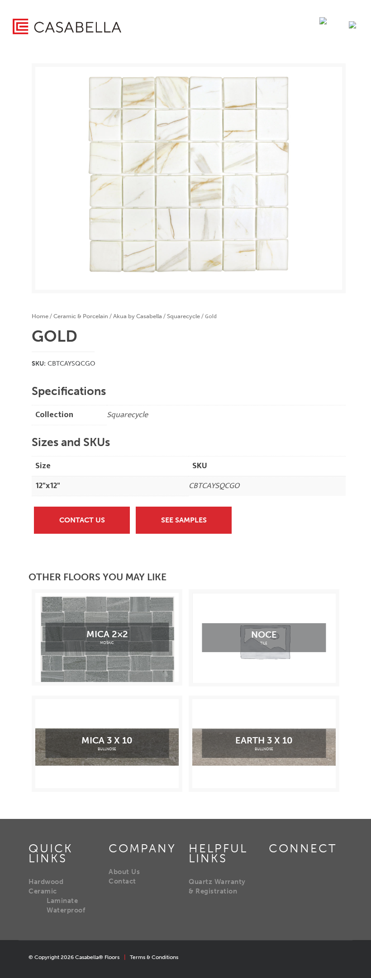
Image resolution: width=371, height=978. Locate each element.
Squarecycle (183, 316)
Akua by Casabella (137, 316)
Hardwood (46, 882)
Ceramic (43, 891)
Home (40, 316)
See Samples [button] (184, 520)
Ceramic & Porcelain (80, 316)
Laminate (62, 901)
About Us (124, 872)
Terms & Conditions (154, 957)
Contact (122, 881)
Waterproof (66, 910)
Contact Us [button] (82, 520)
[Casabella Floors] (67, 26)
